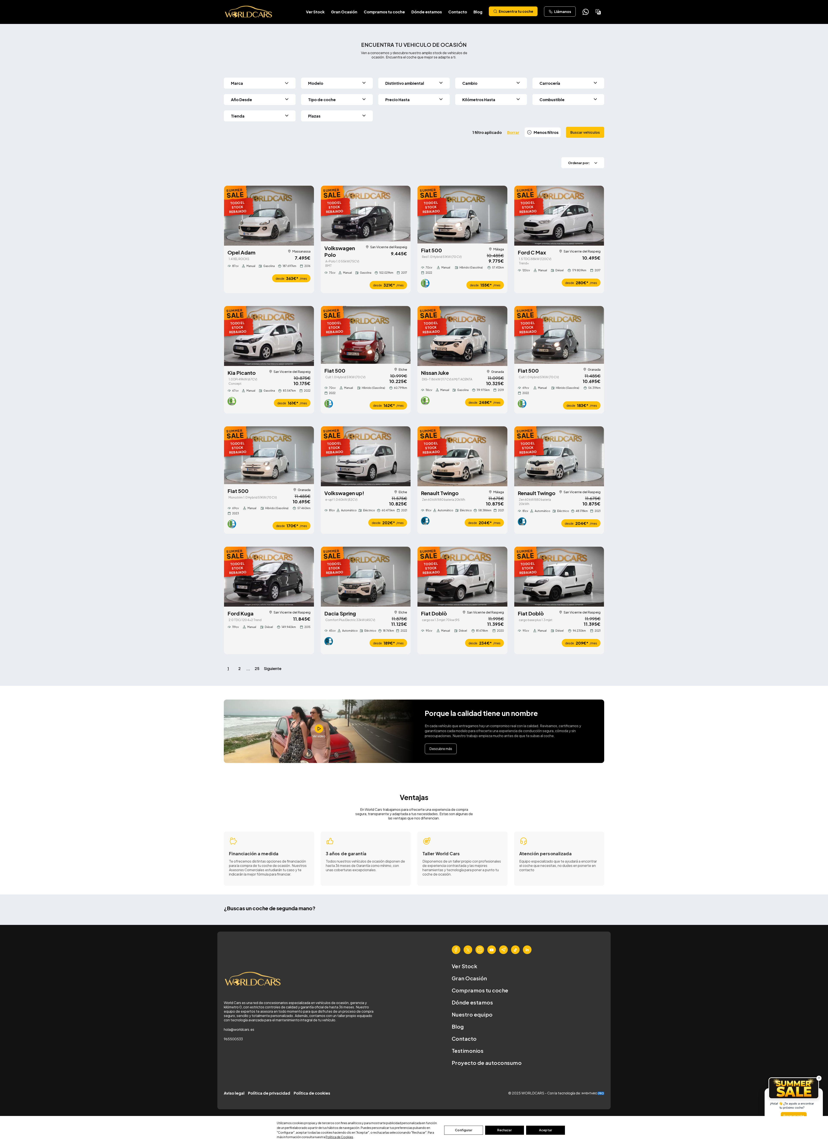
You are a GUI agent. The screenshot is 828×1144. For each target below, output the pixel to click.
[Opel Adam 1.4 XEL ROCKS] (269, 216)
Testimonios (467, 1050)
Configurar (463, 1130)
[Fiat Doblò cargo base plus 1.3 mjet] (559, 577)
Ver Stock (315, 11)
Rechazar (504, 1130)
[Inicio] (249, 12)
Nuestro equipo (472, 1014)
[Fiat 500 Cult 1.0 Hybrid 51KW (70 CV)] (366, 335)
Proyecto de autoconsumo (487, 1062)
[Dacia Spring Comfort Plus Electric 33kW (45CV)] (366, 577)
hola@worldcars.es (239, 1029)
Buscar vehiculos (585, 132)
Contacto (457, 11)
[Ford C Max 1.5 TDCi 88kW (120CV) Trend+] (559, 216)
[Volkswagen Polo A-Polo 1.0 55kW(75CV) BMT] (366, 213)
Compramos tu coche (384, 11)
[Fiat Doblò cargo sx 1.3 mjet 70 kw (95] (462, 577)
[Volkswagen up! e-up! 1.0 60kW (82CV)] (366, 456)
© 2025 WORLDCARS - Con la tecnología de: (545, 1093)
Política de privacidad (269, 1093)
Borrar (513, 132)
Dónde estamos (426, 11)
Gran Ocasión (344, 11)
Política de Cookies (339, 1137)
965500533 (233, 1039)
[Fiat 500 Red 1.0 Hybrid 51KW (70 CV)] (462, 214)
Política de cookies (312, 1093)
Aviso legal (234, 1093)
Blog (478, 11)
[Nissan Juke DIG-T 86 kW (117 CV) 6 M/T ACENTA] (462, 336)
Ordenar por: (579, 163)
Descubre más (440, 748)
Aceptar (545, 1130)
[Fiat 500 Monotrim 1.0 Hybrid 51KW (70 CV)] (269, 455)
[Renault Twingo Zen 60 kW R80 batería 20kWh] (462, 456)
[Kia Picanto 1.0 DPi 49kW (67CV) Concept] (269, 336)
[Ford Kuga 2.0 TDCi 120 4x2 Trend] (269, 577)
